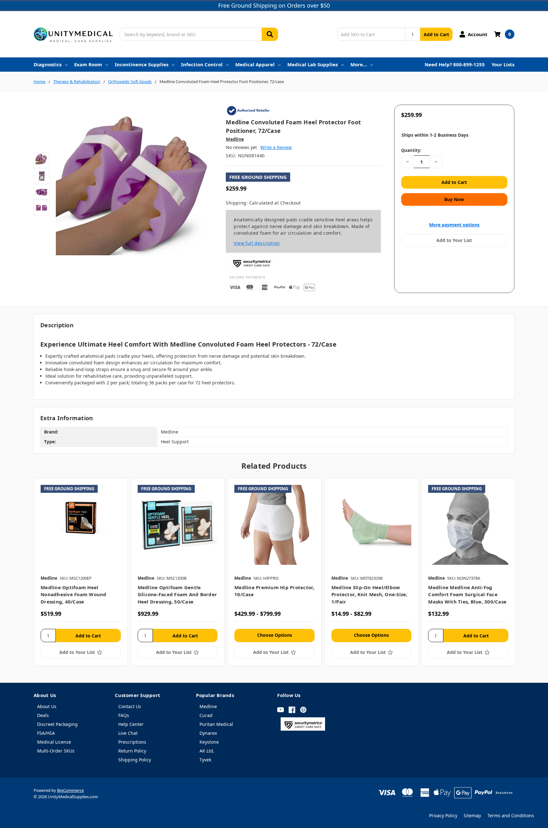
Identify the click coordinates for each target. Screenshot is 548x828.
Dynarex (208, 733)
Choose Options (274, 635)
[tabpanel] (80, 572)
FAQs (123, 715)
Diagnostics (48, 64)
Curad (205, 715)
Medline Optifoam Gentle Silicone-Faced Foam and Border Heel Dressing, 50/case (177, 594)
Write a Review (276, 147)
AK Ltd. (206, 751)
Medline (208, 706)
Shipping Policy (134, 760)
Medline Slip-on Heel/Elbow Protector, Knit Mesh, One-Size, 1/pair (369, 594)
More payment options (454, 225)
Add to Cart (436, 34)
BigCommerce (70, 790)
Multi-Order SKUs (56, 751)
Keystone (209, 742)
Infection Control (202, 64)
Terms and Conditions (510, 815)
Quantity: (411, 150)
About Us (46, 706)
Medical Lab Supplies (312, 64)
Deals (43, 715)
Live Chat (128, 733)
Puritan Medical (216, 724)
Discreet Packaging (57, 724)
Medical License (54, 742)
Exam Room (88, 64)
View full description (257, 243)
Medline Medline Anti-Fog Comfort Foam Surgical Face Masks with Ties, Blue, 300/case (467, 594)
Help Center (131, 724)
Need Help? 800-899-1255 (455, 64)
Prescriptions (132, 742)
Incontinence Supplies (141, 64)
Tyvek (205, 760)
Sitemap (472, 815)
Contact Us (129, 706)
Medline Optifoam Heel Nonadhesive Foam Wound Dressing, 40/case (74, 594)
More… (358, 64)
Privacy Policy (443, 815)
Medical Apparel (255, 64)
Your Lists (503, 64)
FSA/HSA (46, 733)
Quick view (80, 525)
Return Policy (132, 751)
